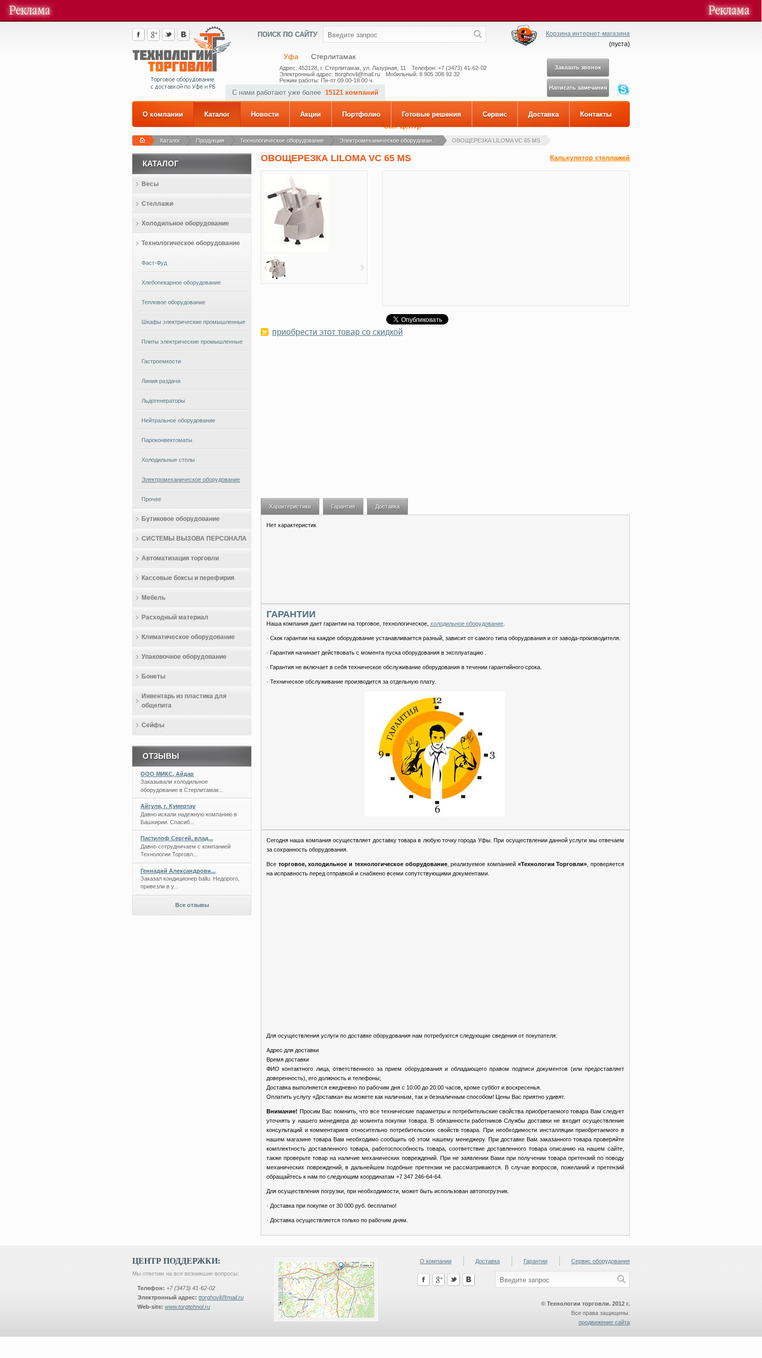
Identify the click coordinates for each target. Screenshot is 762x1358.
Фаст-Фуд (154, 263)
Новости (265, 114)
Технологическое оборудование (282, 140)
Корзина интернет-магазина (588, 33)
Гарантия (343, 506)
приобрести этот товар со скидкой (337, 332)
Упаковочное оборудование (184, 656)
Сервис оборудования (600, 1261)
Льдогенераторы (163, 401)
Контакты (596, 114)
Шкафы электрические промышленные (193, 322)
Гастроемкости (161, 361)
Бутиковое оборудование (181, 518)
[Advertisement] (445, 423)
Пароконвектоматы (167, 440)
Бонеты (153, 676)
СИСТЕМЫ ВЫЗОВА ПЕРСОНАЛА (194, 538)
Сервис (495, 114)
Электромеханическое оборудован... (388, 140)
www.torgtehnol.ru (187, 1307)
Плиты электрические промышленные (192, 341)
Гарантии (535, 1261)
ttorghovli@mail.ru (221, 1297)
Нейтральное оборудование (178, 420)
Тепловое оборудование (173, 302)
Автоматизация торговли (180, 558)
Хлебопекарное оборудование (181, 282)
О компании (163, 114)
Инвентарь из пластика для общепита (184, 700)
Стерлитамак (333, 56)
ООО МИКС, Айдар (167, 774)
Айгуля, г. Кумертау (167, 806)
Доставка (543, 114)
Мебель (153, 597)
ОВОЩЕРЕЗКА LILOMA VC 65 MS (496, 140)
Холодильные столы (168, 460)
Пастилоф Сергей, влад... (176, 838)
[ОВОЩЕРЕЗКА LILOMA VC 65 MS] (296, 250)
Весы (150, 184)
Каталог (217, 114)
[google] (153, 39)
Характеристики (290, 506)
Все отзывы (192, 905)
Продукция (210, 140)
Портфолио (361, 114)
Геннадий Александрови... (178, 871)
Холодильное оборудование (185, 223)
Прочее (151, 499)
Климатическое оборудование (188, 637)
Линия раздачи (161, 381)
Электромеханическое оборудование (191, 479)
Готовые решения (431, 114)
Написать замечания (578, 87)
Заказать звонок (578, 67)
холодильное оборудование (466, 623)
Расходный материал (175, 617)
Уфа (291, 56)
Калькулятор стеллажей (590, 158)
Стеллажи (157, 203)
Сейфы (153, 725)
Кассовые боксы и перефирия (188, 578)
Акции (310, 114)
